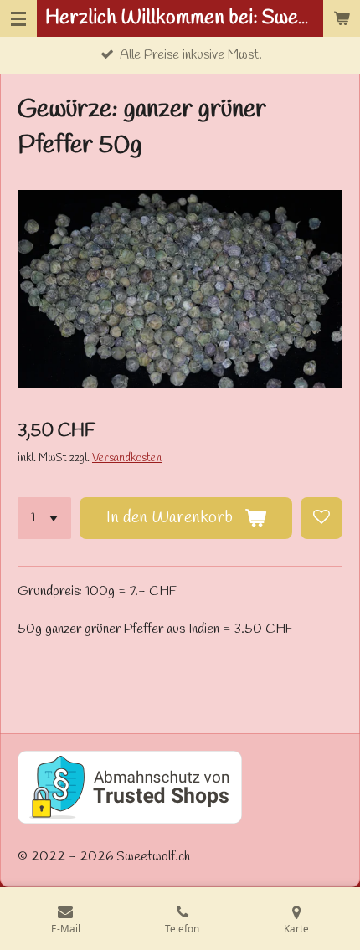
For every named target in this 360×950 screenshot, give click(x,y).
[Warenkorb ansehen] (341, 18)
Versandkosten (127, 458)
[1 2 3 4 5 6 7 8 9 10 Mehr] (44, 518)
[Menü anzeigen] (18, 18)
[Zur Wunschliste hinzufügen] (321, 518)
